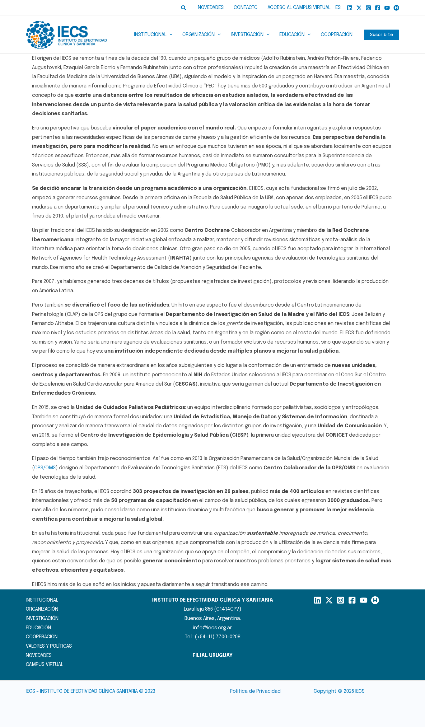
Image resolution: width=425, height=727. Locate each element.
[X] (359, 8)
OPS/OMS (45, 468)
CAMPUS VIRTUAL (44, 664)
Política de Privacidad (255, 691)
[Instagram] (368, 8)
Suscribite (381, 35)
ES (338, 7)
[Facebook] (378, 8)
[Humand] (396, 8)
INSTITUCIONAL (42, 600)
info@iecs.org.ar (212, 628)
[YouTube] (387, 8)
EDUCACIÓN (38, 628)
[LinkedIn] (317, 600)
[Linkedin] (350, 8)
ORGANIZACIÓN (42, 609)
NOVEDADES (39, 655)
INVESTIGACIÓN (42, 618)
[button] (184, 8)
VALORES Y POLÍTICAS (49, 646)
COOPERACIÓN (42, 637)
